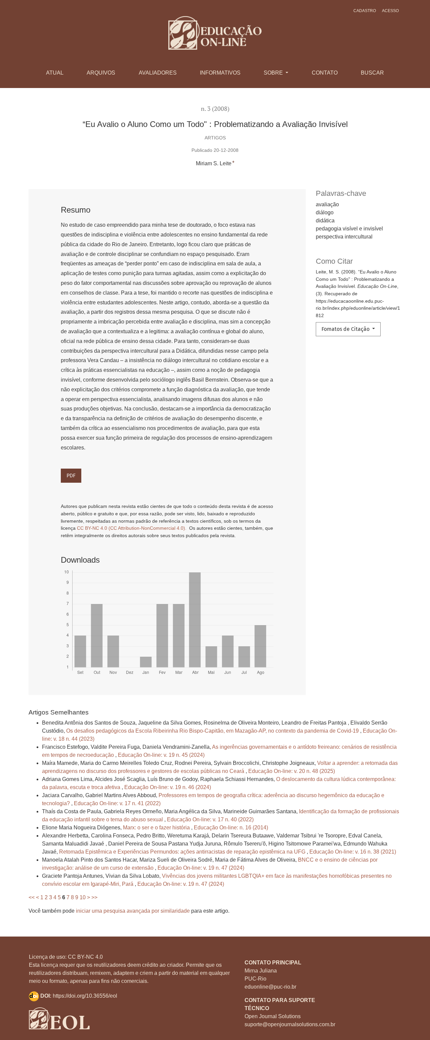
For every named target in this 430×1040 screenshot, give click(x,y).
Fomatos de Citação (346, 329)
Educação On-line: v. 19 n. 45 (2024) (161, 755)
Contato (325, 73)
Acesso (390, 10)
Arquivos (101, 73)
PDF (71, 475)
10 (83, 897)
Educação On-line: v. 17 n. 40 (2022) (210, 819)
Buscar (372, 73)
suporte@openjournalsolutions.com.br (290, 1024)
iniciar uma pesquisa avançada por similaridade (133, 911)
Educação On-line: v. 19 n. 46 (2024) (167, 787)
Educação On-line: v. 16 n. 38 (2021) (352, 852)
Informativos (220, 73)
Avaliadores (158, 73)
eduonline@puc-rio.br (270, 987)
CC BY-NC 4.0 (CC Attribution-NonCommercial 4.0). (132, 528)
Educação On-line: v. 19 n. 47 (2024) (201, 868)
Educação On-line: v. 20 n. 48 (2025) (291, 771)
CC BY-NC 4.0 (85, 957)
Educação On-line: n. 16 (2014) (231, 827)
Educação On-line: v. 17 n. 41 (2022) (117, 803)
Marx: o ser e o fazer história (157, 827)
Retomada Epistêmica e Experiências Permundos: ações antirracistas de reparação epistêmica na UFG (183, 852)
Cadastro (364, 10)
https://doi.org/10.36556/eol (85, 996)
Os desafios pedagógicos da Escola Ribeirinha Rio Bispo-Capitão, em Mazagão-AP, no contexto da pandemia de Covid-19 (213, 731)
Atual (54, 73)
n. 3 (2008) (215, 109)
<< (32, 897)
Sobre (274, 73)
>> (94, 897)
